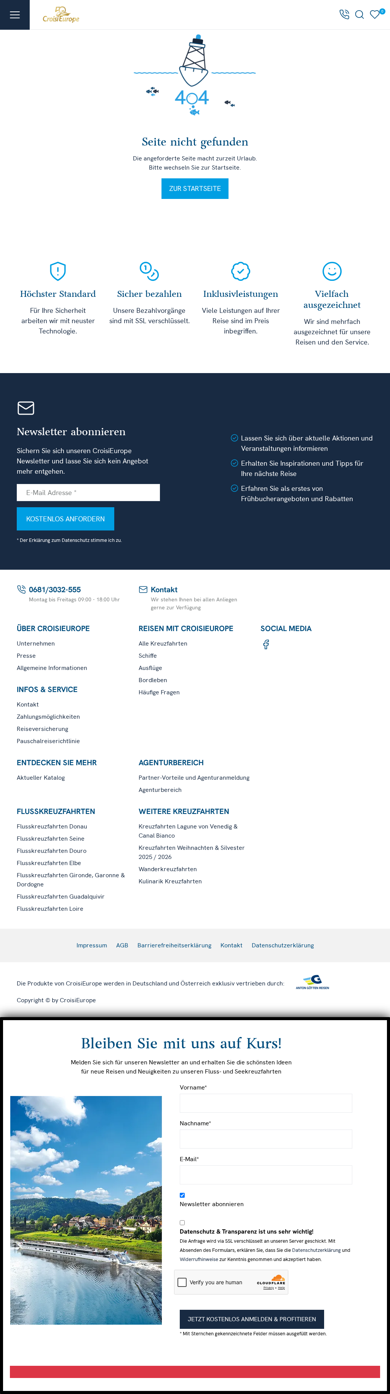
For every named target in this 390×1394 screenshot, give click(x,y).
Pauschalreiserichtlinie (48, 741)
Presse (26, 656)
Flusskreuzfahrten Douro (51, 851)
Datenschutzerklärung (283, 945)
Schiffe (148, 656)
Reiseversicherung (42, 729)
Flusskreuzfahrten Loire (50, 909)
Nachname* (195, 1123)
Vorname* (193, 1087)
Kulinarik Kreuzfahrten (170, 881)
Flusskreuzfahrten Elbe (49, 863)
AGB (122, 945)
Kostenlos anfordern (65, 518)
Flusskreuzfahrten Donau (52, 826)
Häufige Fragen (159, 692)
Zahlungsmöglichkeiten (48, 717)
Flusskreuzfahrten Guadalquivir (61, 896)
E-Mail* (189, 1159)
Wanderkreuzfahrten (168, 869)
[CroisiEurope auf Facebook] (266, 644)
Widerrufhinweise (199, 1259)
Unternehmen (36, 643)
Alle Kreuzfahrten (163, 643)
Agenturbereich (160, 790)
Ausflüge (150, 668)
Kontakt (28, 704)
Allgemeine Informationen (52, 668)
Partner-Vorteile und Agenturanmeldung (194, 778)
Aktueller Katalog (41, 778)
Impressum (92, 945)
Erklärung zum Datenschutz (59, 540)
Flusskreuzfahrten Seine (51, 839)
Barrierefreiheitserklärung (174, 945)
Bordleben (153, 680)
